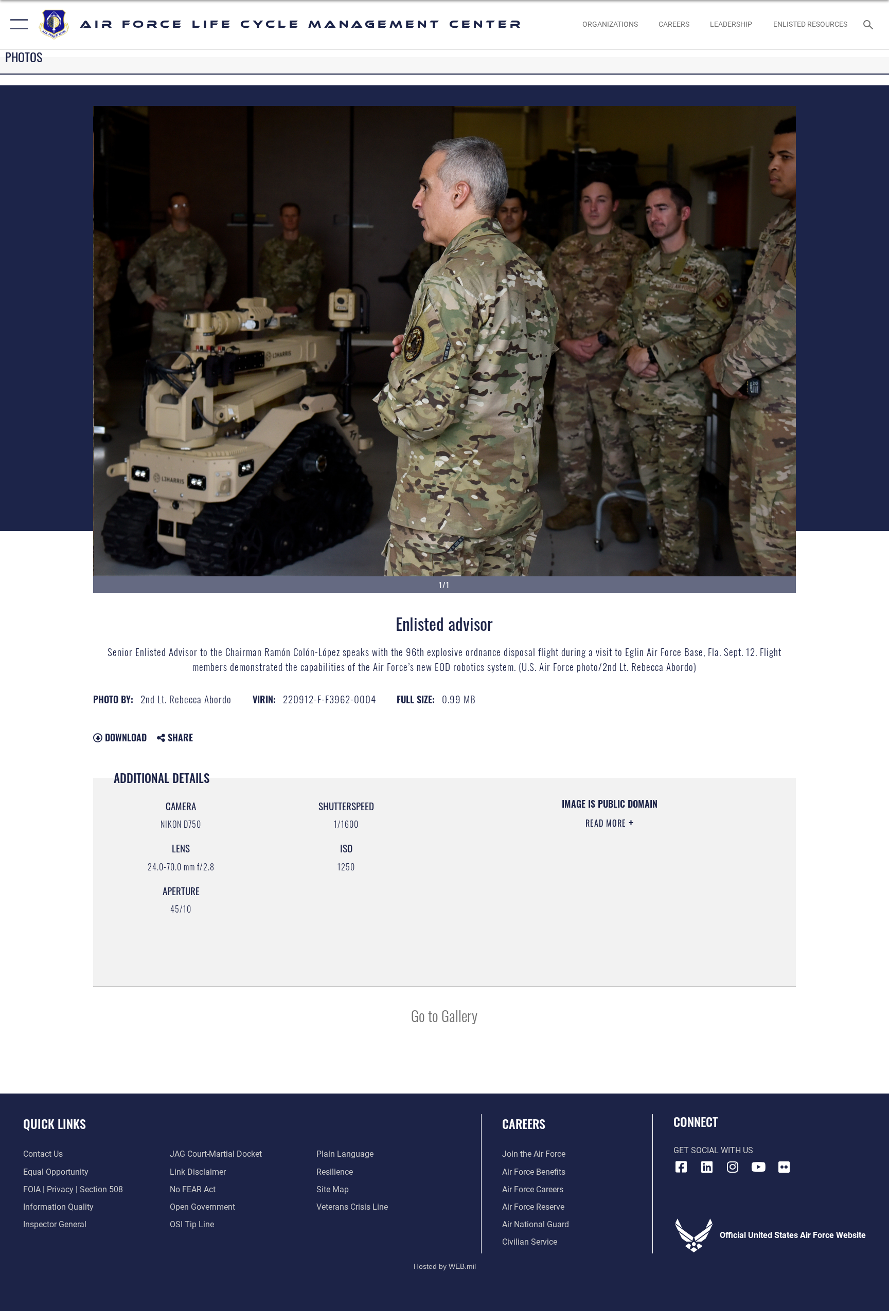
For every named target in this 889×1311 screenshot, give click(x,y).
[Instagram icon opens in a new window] (732, 1167)
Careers (523, 1123)
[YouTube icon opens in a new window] (758, 1167)
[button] (16, 24)
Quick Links (54, 1123)
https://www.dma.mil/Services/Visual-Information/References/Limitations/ (580, 888)
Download (124, 737)
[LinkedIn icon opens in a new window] (707, 1167)
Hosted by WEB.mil (445, 1266)
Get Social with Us (713, 1150)
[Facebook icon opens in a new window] (681, 1167)
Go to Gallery (444, 1015)
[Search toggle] (869, 24)
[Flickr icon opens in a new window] (784, 1167)
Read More (607, 823)
